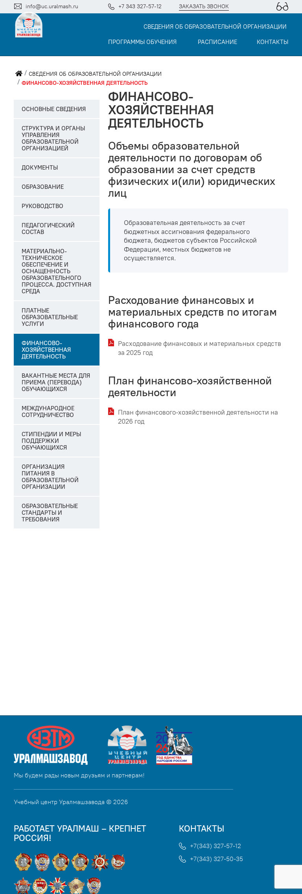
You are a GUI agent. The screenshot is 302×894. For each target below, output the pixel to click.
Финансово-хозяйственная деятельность (84, 82)
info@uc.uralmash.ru (52, 6)
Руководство (42, 206)
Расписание (217, 42)
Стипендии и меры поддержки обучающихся (51, 440)
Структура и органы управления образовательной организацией (53, 138)
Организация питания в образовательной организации (50, 476)
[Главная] (18, 73)
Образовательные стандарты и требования (50, 512)
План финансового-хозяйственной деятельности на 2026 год (198, 417)
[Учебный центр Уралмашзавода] (130, 762)
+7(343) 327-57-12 (215, 846)
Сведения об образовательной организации (215, 26)
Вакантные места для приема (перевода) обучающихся (56, 382)
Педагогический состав (48, 228)
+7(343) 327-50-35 (216, 859)
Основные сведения (54, 109)
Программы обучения (142, 42)
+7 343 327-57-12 (140, 6)
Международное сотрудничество (48, 411)
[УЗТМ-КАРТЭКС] (60, 762)
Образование (43, 186)
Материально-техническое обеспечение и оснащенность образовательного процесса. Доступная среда (56, 271)
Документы (40, 167)
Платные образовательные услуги (50, 317)
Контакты (272, 42)
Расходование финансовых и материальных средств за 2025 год (199, 348)
